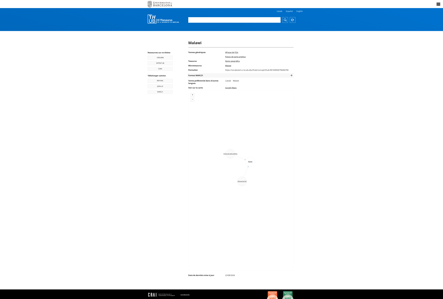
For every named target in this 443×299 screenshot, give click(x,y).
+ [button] (192, 94)
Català (279, 11)
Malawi (228, 65)
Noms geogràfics (232, 61)
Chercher (285, 20)
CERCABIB (160, 58)
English (299, 11)
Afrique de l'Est (231, 52)
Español (289, 11)
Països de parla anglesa (235, 56)
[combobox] (234, 20)
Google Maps (231, 87)
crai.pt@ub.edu (185, 294)
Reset (292, 20)
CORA (160, 69)
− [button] (192, 99)
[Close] (438, 4)
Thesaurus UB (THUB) (163, 19)
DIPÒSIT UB (160, 63)
